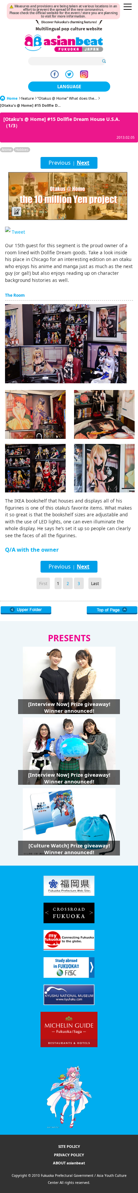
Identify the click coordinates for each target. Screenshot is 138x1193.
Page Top (112, 610)
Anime (7, 149)
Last (95, 583)
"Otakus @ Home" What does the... (67, 98)
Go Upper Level (26, 610)
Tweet (18, 232)
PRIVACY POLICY (69, 1154)
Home (12, 98)
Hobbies (21, 149)
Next (83, 162)
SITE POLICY (69, 1146)
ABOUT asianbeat (69, 1162)
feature (27, 98)
